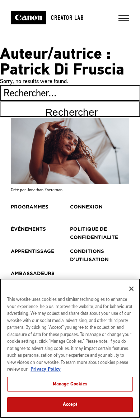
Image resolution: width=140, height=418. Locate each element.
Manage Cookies (70, 384)
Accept (70, 404)
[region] (70, 348)
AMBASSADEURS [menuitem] (33, 273)
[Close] (131, 289)
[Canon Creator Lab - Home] (56, 17)
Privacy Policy (46, 369)
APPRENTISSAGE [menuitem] (32, 251)
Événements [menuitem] (28, 229)
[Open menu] (123, 20)
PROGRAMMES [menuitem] (29, 207)
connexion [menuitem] (86, 207)
